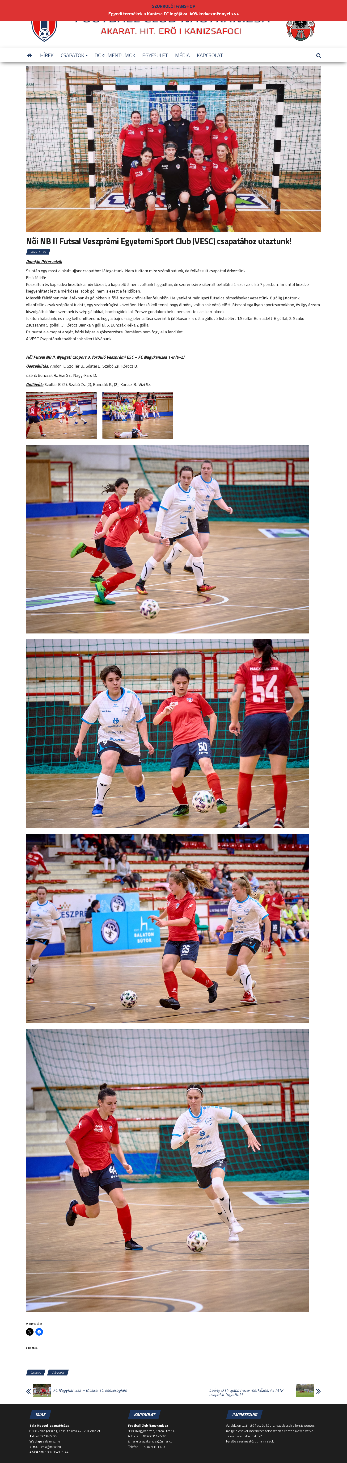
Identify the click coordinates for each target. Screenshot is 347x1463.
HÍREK (47, 55)
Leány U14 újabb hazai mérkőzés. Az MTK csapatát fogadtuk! (246, 1392)
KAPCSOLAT (210, 55)
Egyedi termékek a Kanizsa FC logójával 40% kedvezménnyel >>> (173, 13)
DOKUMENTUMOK (115, 55)
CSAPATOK (73, 55)
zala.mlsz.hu (51, 1441)
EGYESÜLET (155, 55)
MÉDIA (182, 55)
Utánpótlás (57, 1372)
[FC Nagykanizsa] (29, 55)
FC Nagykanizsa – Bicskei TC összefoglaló (90, 1390)
